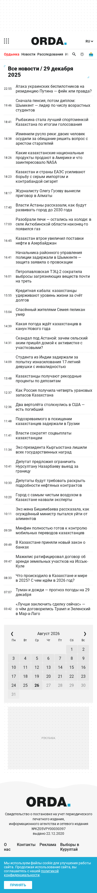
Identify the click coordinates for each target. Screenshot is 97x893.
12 (37, 667)
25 (25, 685)
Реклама (48, 844)
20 (48, 676)
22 (71, 676)
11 (25, 667)
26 (37, 685)
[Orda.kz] (48, 809)
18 (25, 676)
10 (13, 667)
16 (83, 667)
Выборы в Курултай (69, 847)
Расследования (50, 54)
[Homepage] (49, 41)
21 (60, 676)
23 (83, 676)
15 (71, 667)
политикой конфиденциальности (31, 873)
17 (13, 676)
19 (37, 676)
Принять (18, 885)
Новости (28, 54)
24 (13, 685)
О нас (7, 847)
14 (60, 667)
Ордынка (11, 54)
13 (48, 667)
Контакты (26, 844)
